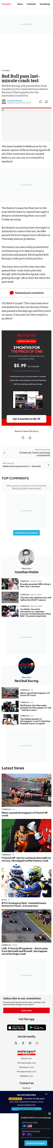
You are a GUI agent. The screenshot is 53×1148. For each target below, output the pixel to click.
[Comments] (47, 101)
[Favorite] (40, 101)
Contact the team (26, 1105)
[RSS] (37, 1043)
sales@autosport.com (26, 1110)
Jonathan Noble (14, 101)
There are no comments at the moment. (26, 487)
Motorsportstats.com (26, 1071)
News (20, 4)
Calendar (31, 4)
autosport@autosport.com (27, 1097)
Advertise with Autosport (26, 1101)
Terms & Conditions (12, 1125)
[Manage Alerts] (30, 437)
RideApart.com (26, 1076)
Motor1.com (26, 1058)
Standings (45, 4)
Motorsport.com (26, 1067)
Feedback (26, 1088)
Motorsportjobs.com (26, 1063)
